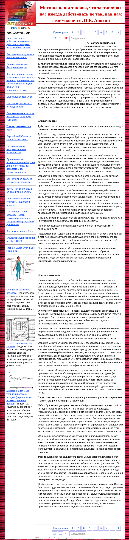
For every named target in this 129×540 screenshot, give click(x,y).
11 (60, 38)
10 (54, 38)
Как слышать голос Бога (19, 231)
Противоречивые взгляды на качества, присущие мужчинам (20, 116)
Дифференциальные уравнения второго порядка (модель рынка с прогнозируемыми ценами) (20, 397)
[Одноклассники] (19, 28)
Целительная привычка (19, 97)
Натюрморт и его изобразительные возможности (16, 149)
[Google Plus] (29, 28)
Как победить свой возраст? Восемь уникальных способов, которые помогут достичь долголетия (20, 218)
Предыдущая (60, 32)
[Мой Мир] (22, 28)
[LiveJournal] (25, 28)
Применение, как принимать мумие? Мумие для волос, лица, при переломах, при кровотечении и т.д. (20, 165)
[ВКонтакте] (12, 28)
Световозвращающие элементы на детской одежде (18, 201)
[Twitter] (15, 28)
